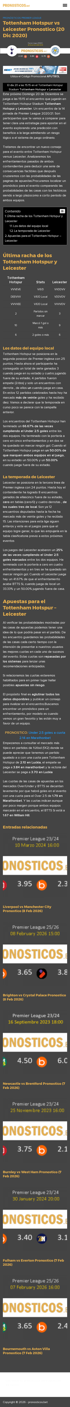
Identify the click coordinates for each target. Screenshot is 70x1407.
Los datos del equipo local (30, 226)
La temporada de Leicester (32, 231)
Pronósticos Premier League (22, 17)
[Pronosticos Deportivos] (16, 5)
